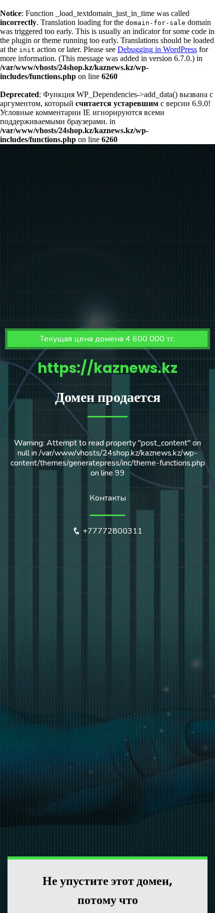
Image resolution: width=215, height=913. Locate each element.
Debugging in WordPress (157, 49)
